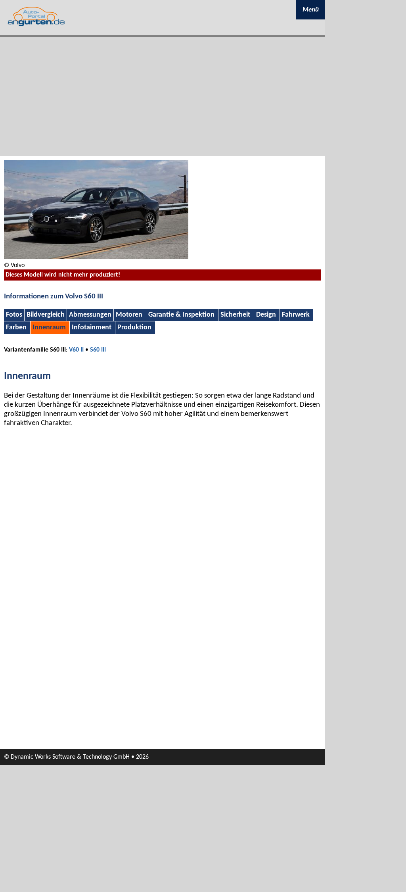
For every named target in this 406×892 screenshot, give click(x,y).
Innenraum (49, 327)
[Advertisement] (162, 96)
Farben (16, 327)
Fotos (14, 314)
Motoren (129, 314)
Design (266, 314)
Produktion (134, 327)
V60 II (76, 350)
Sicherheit (235, 314)
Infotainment (91, 327)
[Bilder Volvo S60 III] (96, 257)
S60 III (98, 350)
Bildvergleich (46, 314)
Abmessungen (90, 314)
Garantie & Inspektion (181, 314)
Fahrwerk (296, 314)
